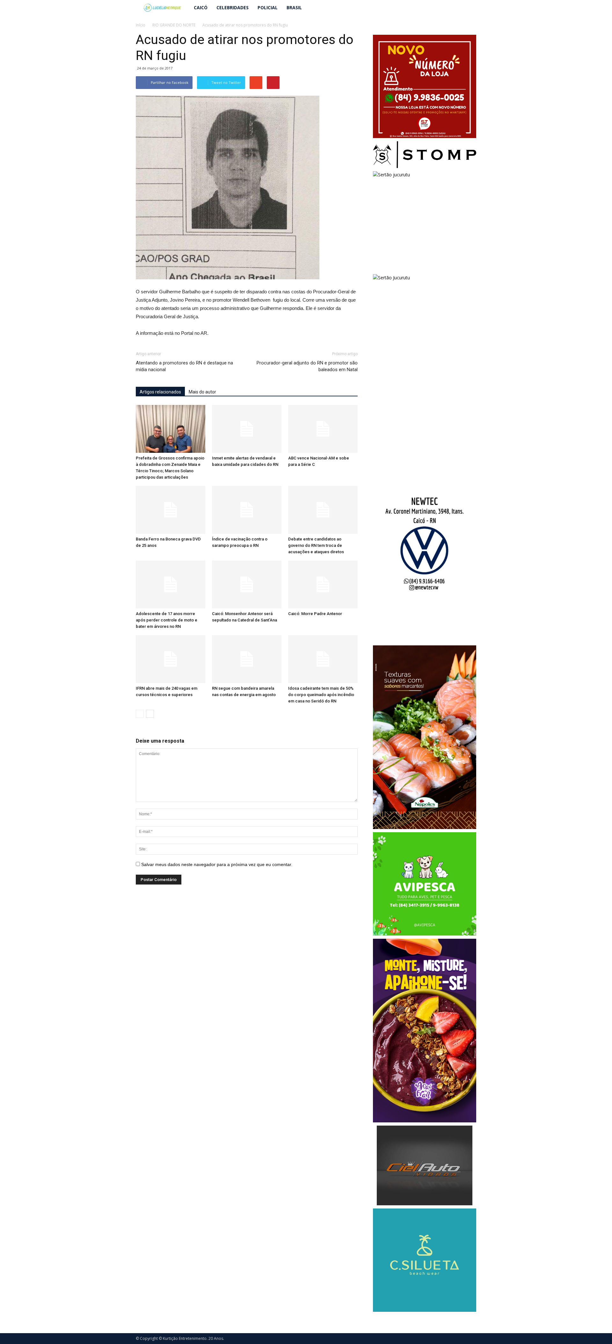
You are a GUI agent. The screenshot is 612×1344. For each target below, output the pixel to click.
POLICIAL (268, 7)
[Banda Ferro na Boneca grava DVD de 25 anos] (170, 510)
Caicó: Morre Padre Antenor (315, 613)
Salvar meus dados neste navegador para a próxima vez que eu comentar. (216, 864)
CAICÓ (201, 7)
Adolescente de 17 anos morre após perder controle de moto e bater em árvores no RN (166, 620)
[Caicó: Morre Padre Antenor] (323, 584)
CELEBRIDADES (232, 7)
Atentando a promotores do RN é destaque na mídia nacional (184, 366)
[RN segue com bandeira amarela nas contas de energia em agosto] (246, 659)
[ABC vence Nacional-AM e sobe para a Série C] (323, 429)
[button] (468, 7)
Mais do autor (202, 391)
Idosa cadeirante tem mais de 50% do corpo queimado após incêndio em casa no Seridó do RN (321, 694)
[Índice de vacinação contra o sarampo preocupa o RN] (246, 510)
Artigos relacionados (160, 391)
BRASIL (294, 7)
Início (140, 25)
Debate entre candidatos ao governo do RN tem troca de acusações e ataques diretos (316, 545)
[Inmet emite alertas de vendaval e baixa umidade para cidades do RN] (246, 429)
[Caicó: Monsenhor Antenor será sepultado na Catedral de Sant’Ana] (246, 584)
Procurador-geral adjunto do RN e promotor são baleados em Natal (307, 366)
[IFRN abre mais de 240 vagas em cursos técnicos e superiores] (170, 659)
